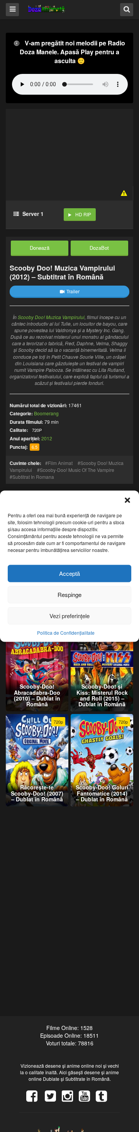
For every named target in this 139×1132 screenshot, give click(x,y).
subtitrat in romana (33, 476)
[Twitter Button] (53, 1098)
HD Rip (83, 214)
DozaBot (99, 247)
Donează (39, 247)
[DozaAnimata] (47, 9)
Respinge (69, 594)
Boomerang (46, 413)
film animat (60, 463)
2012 (46, 438)
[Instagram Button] (70, 1098)
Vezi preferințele (69, 616)
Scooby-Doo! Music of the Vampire (77, 470)
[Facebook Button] (34, 1098)
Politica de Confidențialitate (66, 632)
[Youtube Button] (87, 1098)
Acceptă (69, 573)
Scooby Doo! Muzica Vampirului (51, 317)
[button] (127, 500)
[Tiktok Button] (104, 1098)
